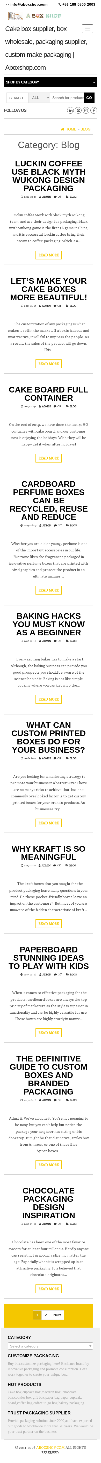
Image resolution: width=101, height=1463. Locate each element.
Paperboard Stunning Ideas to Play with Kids (49, 958)
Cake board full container (49, 394)
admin (46, 196)
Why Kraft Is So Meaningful (48, 853)
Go (89, 98)
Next (57, 1315)
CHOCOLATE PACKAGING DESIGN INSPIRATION (48, 1203)
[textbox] (50, 1346)
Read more (49, 254)
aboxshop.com (50, 1447)
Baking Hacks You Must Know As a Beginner (48, 624)
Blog (73, 196)
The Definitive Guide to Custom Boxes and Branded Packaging (49, 1075)
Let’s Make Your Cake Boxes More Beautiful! (48, 289)
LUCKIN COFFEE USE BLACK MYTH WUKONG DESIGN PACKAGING (49, 176)
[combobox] (50, 1346)
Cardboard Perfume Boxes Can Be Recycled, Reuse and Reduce (49, 500)
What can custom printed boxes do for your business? (48, 737)
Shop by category (22, 82)
